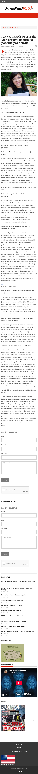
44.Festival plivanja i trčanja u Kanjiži (12, 600)
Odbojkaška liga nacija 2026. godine (12, 605)
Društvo (17, 27)
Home (4, 27)
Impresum (19, 744)
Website (4, 454)
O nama (19, 747)
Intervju (11, 27)
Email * (3, 445)
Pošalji (5, 480)
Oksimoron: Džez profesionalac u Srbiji (13, 626)
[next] (34, 721)
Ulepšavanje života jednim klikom (11, 610)
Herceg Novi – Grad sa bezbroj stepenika (13, 595)
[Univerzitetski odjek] (19, 7)
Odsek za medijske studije (19, 752)
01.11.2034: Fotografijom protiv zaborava (13, 621)
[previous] (4, 721)
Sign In (3, 1)
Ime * (3, 436)
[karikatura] (12, 653)
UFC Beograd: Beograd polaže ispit (12, 616)
